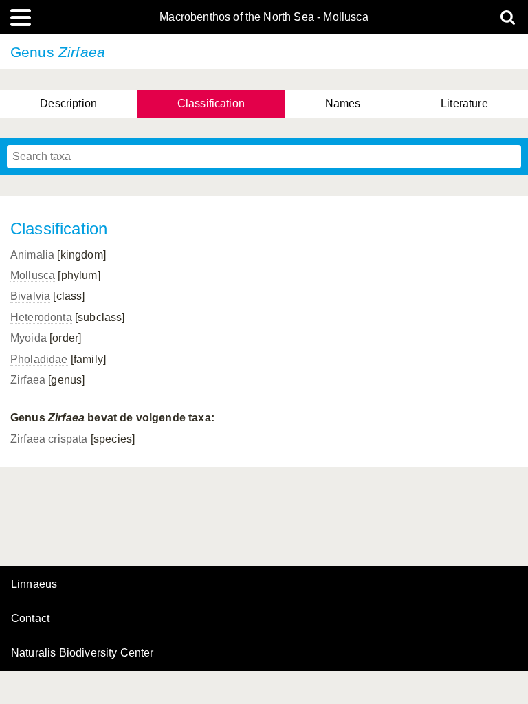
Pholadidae (39, 359)
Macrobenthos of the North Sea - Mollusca (264, 17)
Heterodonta (41, 317)
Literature (464, 103)
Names (343, 103)
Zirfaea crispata (49, 439)
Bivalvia (30, 296)
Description (68, 103)
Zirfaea (27, 380)
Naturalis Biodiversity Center (82, 653)
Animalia (32, 255)
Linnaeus (34, 584)
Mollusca (32, 275)
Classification (211, 103)
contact (30, 618)
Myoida (28, 338)
